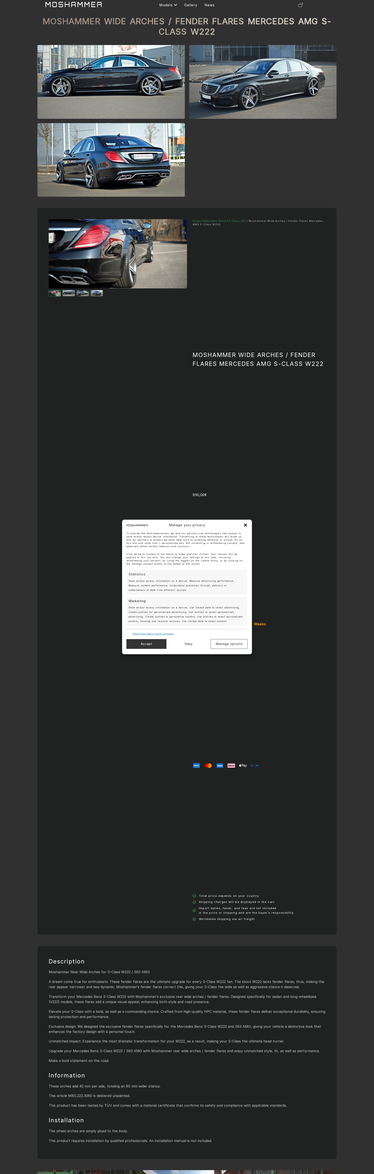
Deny (188, 644)
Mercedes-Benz (215, 220)
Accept (146, 644)
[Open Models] (175, 5)
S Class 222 (237, 220)
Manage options (229, 644)
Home (197, 220)
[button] (245, 525)
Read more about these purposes (153, 634)
